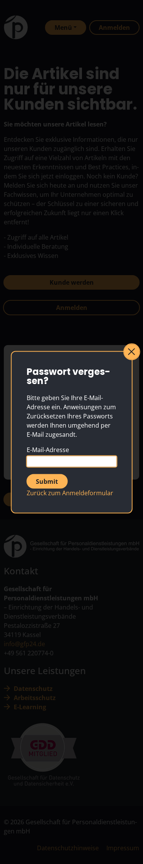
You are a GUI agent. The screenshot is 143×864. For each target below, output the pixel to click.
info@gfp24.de (24, 644)
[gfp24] (16, 27)
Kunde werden (72, 282)
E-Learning (30, 707)
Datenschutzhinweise (68, 848)
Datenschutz (33, 688)
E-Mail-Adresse (48, 449)
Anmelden (71, 307)
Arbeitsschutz (35, 698)
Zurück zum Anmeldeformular (70, 492)
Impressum (122, 848)
